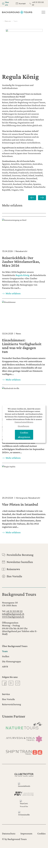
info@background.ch (13, 613)
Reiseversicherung (11, 704)
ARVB (5, 666)
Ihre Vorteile (8, 699)
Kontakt (22, 3)
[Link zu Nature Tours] (24, 726)
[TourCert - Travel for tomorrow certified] (24, 803)
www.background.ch (13, 616)
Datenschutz (8, 833)
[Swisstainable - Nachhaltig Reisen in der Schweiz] (24, 814)
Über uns (7, 3)
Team (5, 651)
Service (6, 694)
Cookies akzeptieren (24, 434)
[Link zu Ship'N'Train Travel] (24, 752)
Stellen (5, 656)
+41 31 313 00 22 (38, 3)
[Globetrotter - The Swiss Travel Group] (24, 774)
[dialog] (24, 424)
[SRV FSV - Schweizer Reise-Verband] (24, 794)
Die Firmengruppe (11, 661)
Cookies (41, 833)
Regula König (22, 275)
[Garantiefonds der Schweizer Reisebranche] (24, 785)
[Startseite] (17, 12)
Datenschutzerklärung (24, 422)
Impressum (26, 833)
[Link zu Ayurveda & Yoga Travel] (24, 739)
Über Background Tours (14, 646)
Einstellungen (23, 426)
